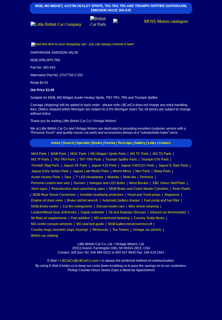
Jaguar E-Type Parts (173, 165)
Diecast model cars (110, 206)
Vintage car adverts (147, 230)
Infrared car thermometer (168, 212)
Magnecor (172, 195)
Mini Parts (142, 171)
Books (97, 143)
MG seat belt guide (90, 224)
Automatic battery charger (121, 200)
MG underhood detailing (112, 218)
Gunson (79, 183)
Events (110, 143)
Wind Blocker (139, 183)
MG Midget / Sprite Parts (108, 154)
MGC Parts (78, 154)
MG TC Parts (139, 154)
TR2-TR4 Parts (64, 159)
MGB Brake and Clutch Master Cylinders (138, 189)
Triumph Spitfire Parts (121, 159)
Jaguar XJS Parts (104, 165)
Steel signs (39, 189)
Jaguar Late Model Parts (91, 171)
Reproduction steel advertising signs (78, 189)
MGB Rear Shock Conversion (54, 195)
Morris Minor (122, 171)
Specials (83, 143)
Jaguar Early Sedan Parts (50, 171)
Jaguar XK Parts (75, 165)
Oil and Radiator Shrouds (127, 212)
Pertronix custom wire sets (50, 183)
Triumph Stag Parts (45, 165)
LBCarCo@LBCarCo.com (79, 261)
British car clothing (44, 236)
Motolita (113, 177)
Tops (67, 177)
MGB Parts (58, 154)
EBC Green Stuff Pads (169, 183)
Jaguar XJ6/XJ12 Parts (137, 165)
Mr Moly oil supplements (49, 218)
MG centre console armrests (51, 224)
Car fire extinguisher (77, 206)
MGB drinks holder (44, 206)
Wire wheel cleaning (144, 206)
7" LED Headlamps (89, 177)
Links (152, 143)
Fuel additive (80, 218)
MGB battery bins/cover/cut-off (130, 224)
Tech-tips (125, 143)
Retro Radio (181, 189)
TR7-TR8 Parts (90, 159)
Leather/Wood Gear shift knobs (54, 212)
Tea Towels (120, 230)
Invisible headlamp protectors (101, 195)
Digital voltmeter (93, 212)
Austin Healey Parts (45, 177)
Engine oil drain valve (47, 200)
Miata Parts (162, 171)
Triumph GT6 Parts (155, 159)
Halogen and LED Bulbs (107, 183)
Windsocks (100, 230)
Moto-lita (129, 177)
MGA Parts (39, 154)
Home (55, 143)
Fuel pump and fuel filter (161, 200)
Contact (165, 143)
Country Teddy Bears (149, 218)
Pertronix (146, 177)
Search (68, 143)
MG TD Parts (162, 154)
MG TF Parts (40, 159)
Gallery (139, 143)
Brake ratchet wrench (82, 200)
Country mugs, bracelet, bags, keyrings (59, 230)
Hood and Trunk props (144, 195)
